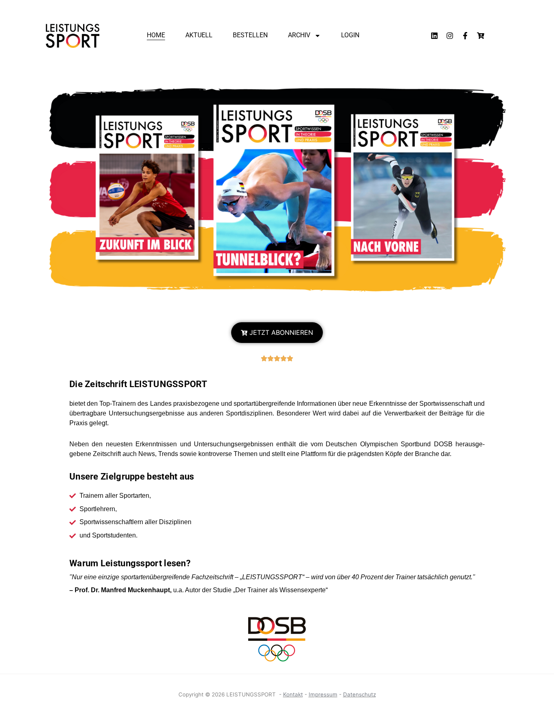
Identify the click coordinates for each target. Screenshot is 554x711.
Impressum (323, 694)
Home (156, 35)
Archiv (299, 35)
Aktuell (199, 35)
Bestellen (250, 35)
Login (350, 35)
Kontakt (293, 694)
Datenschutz (359, 694)
